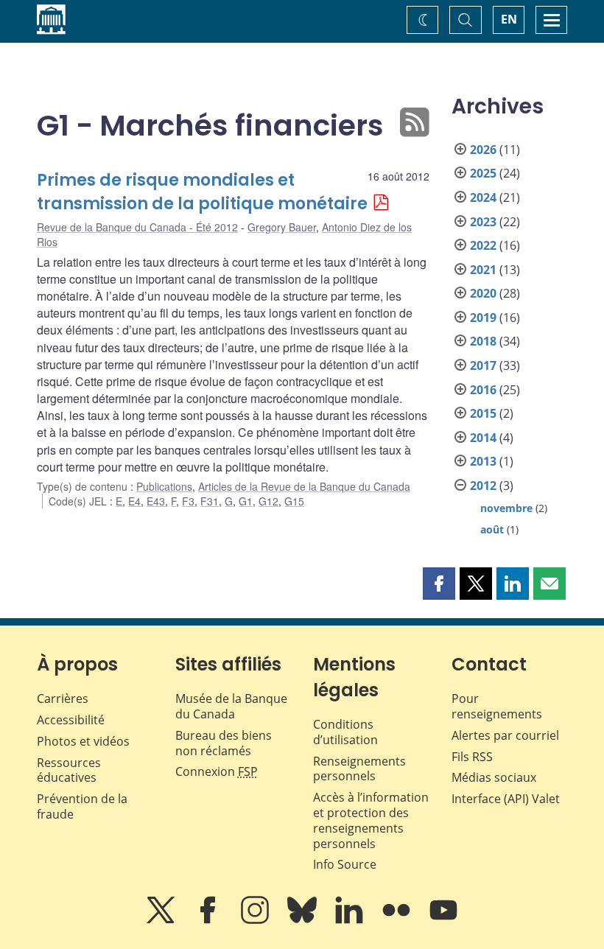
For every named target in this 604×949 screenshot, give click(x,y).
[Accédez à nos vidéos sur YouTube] (443, 920)
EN (509, 19)
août (492, 529)
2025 (483, 173)
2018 (483, 341)
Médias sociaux (494, 777)
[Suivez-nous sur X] (162, 920)
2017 (483, 365)
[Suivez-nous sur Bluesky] (303, 920)
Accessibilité (71, 720)
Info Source (344, 864)
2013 (483, 461)
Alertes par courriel (505, 735)
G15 (294, 501)
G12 (268, 501)
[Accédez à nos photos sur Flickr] (397, 920)
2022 (483, 245)
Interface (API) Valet (506, 799)
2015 (483, 413)
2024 (483, 197)
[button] (439, 583)
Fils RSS (472, 757)
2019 (483, 317)
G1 (246, 501)
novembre (506, 508)
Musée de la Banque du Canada (231, 706)
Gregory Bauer (281, 227)
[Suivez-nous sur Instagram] (256, 920)
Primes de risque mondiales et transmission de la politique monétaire (202, 192)
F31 (209, 501)
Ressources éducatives (69, 770)
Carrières (62, 698)
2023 (483, 222)
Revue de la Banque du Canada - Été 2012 (137, 227)
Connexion (216, 771)
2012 (483, 485)
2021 (483, 270)
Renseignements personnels (359, 769)
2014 (483, 438)
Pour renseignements (497, 706)
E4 (134, 501)
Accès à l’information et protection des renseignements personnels (371, 820)
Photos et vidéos (83, 741)
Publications (164, 486)
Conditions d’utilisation (345, 732)
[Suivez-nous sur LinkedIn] (350, 920)
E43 (156, 501)
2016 (483, 390)
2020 (483, 293)
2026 (483, 149)
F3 (188, 501)
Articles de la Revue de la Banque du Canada (304, 486)
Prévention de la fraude (82, 806)
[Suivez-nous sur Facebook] (209, 920)
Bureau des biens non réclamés (223, 743)
